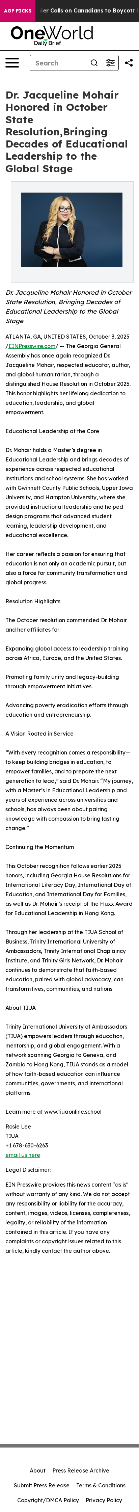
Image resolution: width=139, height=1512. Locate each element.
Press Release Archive (80, 1470)
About (38, 1470)
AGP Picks (17, 11)
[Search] (94, 63)
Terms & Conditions (101, 1485)
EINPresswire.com (31, 346)
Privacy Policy (104, 1500)
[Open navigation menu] (12, 63)
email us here (22, 1154)
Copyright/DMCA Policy (48, 1500)
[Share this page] (129, 63)
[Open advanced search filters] (110, 63)
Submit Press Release (42, 1485)
